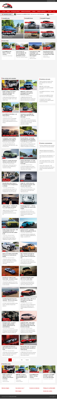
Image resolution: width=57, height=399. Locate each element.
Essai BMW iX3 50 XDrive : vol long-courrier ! (7, 53)
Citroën (17, 46)
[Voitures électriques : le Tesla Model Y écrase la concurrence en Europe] (28, 154)
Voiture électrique (15, 11)
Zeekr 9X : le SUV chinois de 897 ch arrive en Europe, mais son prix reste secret (27, 185)
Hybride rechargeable (25, 11)
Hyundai (7, 135)
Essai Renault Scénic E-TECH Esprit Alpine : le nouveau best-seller (48, 53)
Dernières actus (6, 364)
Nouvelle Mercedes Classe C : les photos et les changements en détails (10, 185)
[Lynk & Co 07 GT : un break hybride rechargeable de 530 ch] (28, 223)
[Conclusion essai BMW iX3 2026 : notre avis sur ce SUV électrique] (28, 107)
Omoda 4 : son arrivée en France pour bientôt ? (46, 147)
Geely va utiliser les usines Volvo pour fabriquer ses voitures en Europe (9, 93)
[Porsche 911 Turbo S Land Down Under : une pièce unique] (10, 271)
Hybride (33, 11)
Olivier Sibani (10, 37)
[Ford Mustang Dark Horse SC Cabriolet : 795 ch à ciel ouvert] (10, 292)
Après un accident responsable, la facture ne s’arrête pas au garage (10, 255)
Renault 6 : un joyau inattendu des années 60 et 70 (46, 152)
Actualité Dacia (29, 18)
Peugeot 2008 (50, 32)
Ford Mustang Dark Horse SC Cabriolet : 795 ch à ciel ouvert (10, 299)
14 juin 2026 (43, 37)
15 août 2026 (5, 328)
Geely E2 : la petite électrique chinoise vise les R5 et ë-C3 (10, 161)
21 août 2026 (5, 37)
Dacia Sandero (34, 32)
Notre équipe (18, 391)
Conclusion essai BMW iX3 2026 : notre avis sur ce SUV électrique (12, 33)
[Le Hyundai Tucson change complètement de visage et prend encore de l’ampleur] (10, 131)
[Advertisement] (28, 69)
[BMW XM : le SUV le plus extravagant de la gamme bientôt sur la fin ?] (28, 85)
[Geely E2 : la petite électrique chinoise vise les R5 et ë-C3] (10, 154)
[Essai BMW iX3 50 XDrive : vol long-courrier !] (10, 107)
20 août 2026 (5, 142)
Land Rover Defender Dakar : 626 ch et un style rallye (27, 278)
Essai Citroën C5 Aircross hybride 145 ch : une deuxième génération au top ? (21, 53)
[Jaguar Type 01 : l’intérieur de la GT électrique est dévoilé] (10, 199)
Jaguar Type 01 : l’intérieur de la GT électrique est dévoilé (10, 206)
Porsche (25, 135)
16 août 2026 (5, 235)
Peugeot (45, 22)
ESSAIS (8, 11)
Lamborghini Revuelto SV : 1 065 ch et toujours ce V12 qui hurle (10, 348)
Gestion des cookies (47, 391)
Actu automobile (12, 396)
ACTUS (4, 11)
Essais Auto (5, 41)
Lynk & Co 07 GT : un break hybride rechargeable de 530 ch (28, 230)
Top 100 (49, 11)
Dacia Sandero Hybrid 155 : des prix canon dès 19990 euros (31, 35)
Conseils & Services (41, 11)
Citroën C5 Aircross (20, 47)
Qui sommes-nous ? (20, 388)
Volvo (7, 370)
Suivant (27, 359)
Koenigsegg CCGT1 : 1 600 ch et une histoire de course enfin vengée (28, 207)
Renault (48, 47)
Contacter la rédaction (34, 388)
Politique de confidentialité (49, 388)
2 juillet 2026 (27, 37)
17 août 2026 (5, 187)
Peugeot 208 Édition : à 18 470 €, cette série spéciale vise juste (47, 25)
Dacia (29, 22)
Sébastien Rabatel (33, 27)
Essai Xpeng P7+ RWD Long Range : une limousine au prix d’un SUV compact (35, 53)
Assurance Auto (6, 318)
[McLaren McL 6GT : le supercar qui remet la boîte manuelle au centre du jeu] (28, 340)
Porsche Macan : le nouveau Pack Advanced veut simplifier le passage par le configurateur (28, 139)
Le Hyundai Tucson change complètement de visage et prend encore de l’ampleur (9, 139)
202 (22, 359)
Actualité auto (6, 18)
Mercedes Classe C (6, 180)
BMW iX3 (7, 29)
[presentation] (21, 18)
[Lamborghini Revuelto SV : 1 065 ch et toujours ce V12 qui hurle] (10, 340)
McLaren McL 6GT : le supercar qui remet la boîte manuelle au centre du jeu (28, 348)
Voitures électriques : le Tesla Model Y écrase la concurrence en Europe (28, 162)
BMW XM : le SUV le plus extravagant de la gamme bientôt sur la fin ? (26, 93)
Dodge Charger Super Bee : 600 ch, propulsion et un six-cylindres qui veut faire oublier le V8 (10, 231)
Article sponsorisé (11, 328)
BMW (4, 29)
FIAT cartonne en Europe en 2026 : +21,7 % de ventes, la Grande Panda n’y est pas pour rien (27, 255)
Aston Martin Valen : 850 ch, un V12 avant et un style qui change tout (28, 300)
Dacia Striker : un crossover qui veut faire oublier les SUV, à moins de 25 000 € (31, 25)
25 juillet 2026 (32, 57)
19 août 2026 (22, 142)
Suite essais (11, 29)
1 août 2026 (43, 27)
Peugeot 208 (50, 22)
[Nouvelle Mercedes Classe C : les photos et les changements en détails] (10, 176)
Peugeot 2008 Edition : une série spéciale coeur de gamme (47, 35)
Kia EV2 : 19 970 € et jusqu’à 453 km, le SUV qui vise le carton (46, 162)
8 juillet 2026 (27, 27)
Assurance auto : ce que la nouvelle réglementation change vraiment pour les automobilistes (9, 324)
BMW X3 (6, 111)
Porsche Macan (31, 135)
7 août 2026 (18, 57)
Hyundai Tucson (13, 135)
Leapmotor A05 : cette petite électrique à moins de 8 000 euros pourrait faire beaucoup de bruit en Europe (27, 324)
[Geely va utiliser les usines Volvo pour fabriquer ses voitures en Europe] (10, 85)
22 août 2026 (22, 95)
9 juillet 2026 (45, 55)
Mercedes (8, 179)
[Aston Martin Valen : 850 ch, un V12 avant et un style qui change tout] (28, 292)
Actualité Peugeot (45, 18)
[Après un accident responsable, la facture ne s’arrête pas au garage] (10, 247)
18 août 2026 (5, 163)
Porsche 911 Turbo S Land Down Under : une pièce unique (10, 278)
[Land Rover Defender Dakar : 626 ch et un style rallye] (28, 271)
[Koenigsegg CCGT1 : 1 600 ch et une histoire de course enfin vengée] (28, 199)
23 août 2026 (5, 95)
